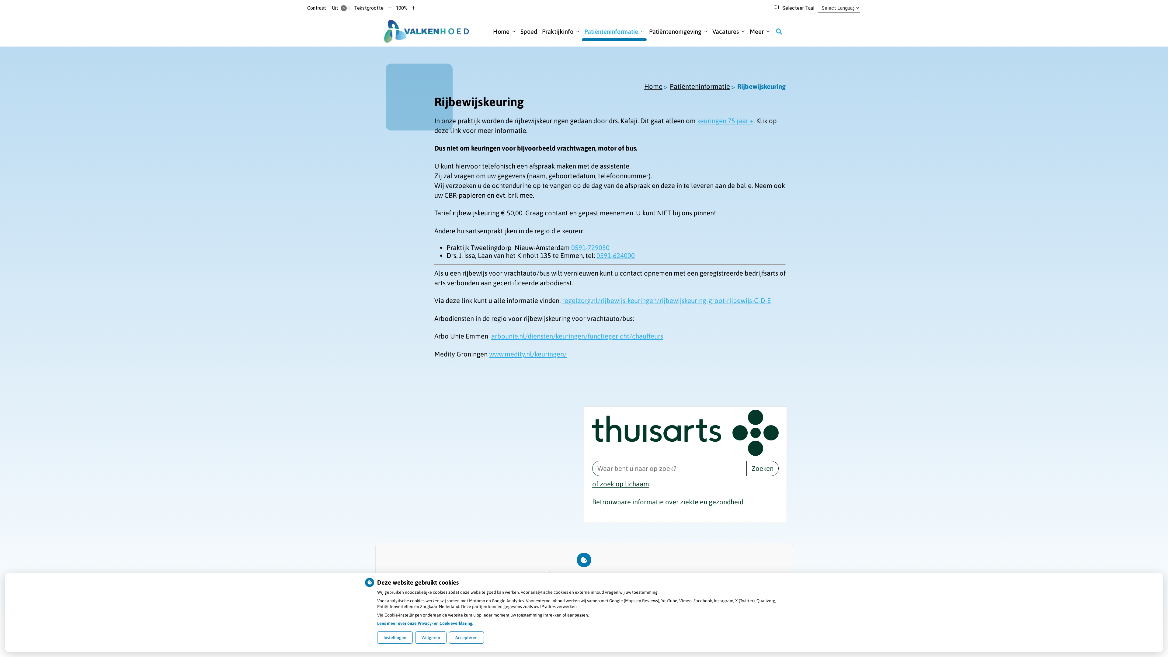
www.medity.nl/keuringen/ (528, 354)
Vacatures (725, 31)
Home (501, 31)
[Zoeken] (779, 31)
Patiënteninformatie (611, 31)
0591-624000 (615, 255)
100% (402, 8)
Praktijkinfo (557, 31)
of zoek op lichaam (620, 484)
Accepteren (466, 637)
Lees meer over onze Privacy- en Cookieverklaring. (425, 623)
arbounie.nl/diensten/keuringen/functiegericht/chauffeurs (577, 336)
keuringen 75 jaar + (725, 121)
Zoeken (762, 468)
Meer (757, 31)
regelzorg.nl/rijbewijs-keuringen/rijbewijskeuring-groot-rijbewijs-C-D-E (666, 300)
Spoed (528, 31)
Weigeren (431, 637)
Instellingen (395, 637)
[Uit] (346, 8)
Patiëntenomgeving (675, 31)
